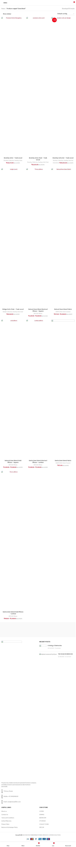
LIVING (41, 811)
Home (3, 8)
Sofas (20, 160)
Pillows (40, 313)
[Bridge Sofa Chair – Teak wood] (13, 238)
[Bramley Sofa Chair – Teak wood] (38, 86)
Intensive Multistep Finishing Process (57, 629)
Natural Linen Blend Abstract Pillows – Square (38, 310)
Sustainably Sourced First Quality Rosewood (19, 629)
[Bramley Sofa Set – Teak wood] (63, 86)
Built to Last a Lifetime (70, 627)
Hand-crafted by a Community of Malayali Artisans (31, 629)
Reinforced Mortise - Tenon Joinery (44, 628)
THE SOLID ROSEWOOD (65, 654)
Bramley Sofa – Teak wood (13, 158)
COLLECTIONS (44, 824)
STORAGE (42, 821)
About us (4, 811)
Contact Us (4, 814)
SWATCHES (59, 311)
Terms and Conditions (7, 818)
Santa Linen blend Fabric (63, 460)
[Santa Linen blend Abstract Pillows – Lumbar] (38, 389)
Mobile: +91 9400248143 (11, 796)
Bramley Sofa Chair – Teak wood (38, 159)
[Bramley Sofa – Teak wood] (13, 86)
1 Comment (58, 648)
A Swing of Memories (55, 645)
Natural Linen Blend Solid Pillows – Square (13, 461)
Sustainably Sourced (6, 627)
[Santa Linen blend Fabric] (63, 389)
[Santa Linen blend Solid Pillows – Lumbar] (13, 540)
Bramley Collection (9, 160)
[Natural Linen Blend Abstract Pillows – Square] (38, 238)
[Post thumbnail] (42, 647)
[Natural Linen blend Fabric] (63, 238)
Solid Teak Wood (6, 630)
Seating (17, 160)
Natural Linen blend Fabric (63, 309)
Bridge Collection (7, 311)
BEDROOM (42, 818)
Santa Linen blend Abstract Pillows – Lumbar (38, 461)
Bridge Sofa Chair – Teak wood (13, 309)
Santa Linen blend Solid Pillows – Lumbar (13, 613)
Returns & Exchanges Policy (9, 827)
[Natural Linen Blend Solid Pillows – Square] (13, 389)
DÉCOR (36, 313)
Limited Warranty (6, 821)
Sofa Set (70, 160)
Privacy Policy (5, 824)
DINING (41, 814)
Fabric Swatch (66, 311)
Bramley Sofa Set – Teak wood (63, 158)
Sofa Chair (46, 162)
